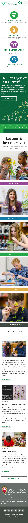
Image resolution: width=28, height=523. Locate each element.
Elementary (14, 183)
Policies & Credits (14, 516)
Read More (6, 379)
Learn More (9, 98)
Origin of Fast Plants (14, 65)
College (14, 290)
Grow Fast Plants (14, 20)
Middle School (14, 219)
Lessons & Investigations (14, 50)
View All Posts (14, 478)
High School (14, 254)
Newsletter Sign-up (17, 514)
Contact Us (7, 514)
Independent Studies (14, 325)
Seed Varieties (14, 35)
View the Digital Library (14, 331)
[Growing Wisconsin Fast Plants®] (11, 4)
